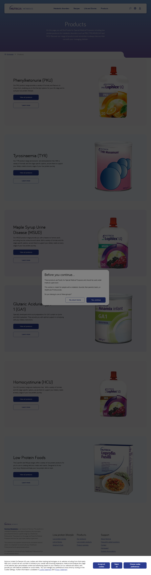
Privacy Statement (61, 569)
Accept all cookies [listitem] (101, 565)
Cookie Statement (45, 569)
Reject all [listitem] (117, 565)
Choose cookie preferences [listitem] (135, 565)
